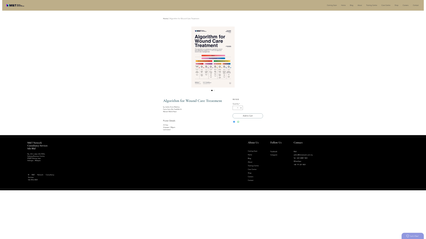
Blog (249, 158)
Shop (249, 173)
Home (165, 18)
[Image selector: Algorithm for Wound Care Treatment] (212, 90)
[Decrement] (234, 108)
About (250, 162)
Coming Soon (252, 151)
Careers (250, 177)
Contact (250, 180)
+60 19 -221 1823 (300, 165)
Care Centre (252, 169)
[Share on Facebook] (234, 121)
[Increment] (241, 108)
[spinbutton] (238, 108)
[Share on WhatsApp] (238, 121)
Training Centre (253, 166)
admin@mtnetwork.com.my (303, 155)
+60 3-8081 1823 (301, 158)
